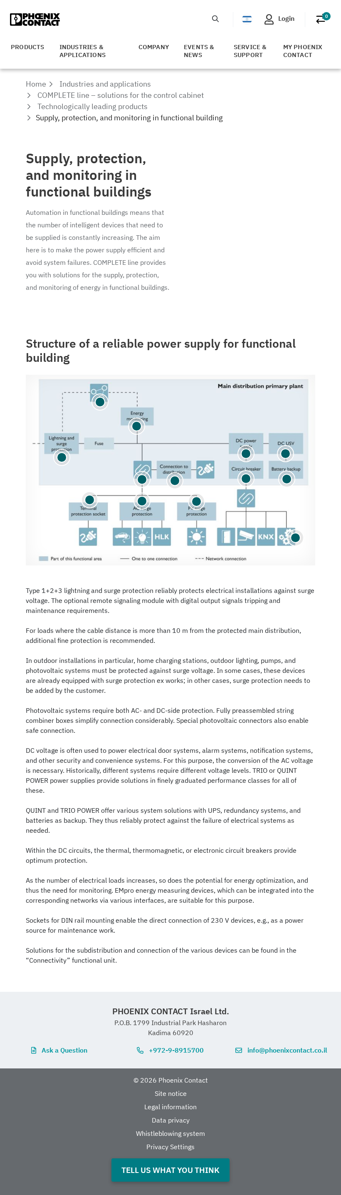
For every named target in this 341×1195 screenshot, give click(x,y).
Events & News (199, 51)
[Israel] (247, 19)
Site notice (171, 1093)
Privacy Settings (170, 1147)
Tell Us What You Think (170, 1170)
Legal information (170, 1107)
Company (153, 47)
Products (27, 47)
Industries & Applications (82, 51)
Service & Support (250, 51)
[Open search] (215, 19)
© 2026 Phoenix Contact (170, 1080)
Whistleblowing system (170, 1133)
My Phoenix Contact (303, 51)
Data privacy (171, 1120)
